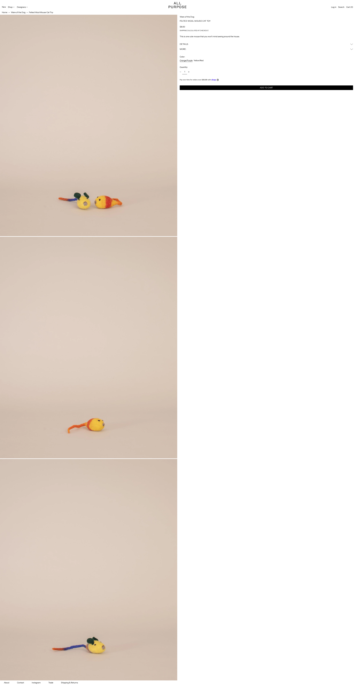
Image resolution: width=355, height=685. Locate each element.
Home (4, 12)
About (6, 682)
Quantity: (184, 67)
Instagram (36, 682)
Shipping (183, 30)
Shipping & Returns (69, 682)
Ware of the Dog (18, 12)
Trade (50, 682)
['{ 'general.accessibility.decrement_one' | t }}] (180, 72)
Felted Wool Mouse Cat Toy (41, 12)
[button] (341, 7)
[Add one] (189, 72)
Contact (20, 682)
